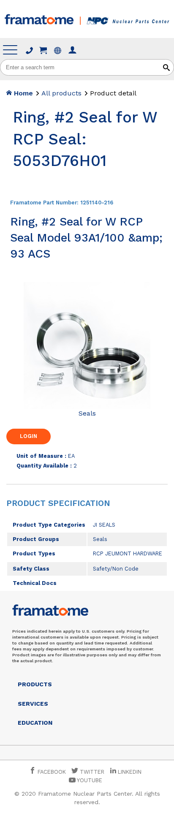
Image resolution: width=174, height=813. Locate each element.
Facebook (51, 772)
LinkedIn (129, 772)
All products (61, 93)
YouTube (89, 780)
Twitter (91, 772)
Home (22, 93)
